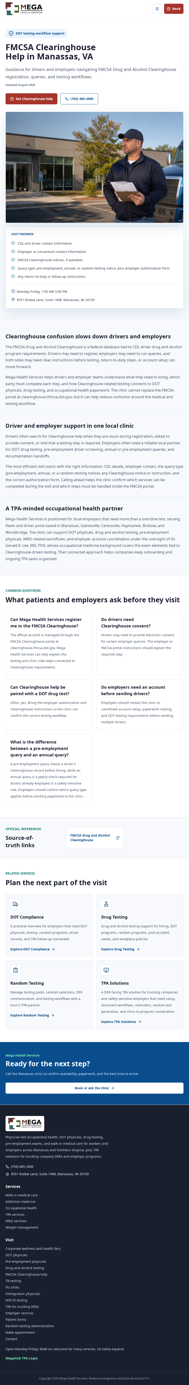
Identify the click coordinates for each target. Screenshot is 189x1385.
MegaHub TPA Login (22, 1358)
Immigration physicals (23, 1293)
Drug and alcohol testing (25, 1268)
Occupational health (21, 1208)
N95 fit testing (16, 1300)
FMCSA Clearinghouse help (26, 1274)
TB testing (13, 1281)
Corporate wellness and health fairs (33, 1248)
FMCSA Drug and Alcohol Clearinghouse (90, 837)
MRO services (16, 1221)
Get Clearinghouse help (34, 99)
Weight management (22, 1227)
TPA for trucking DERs (22, 1306)
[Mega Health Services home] (24, 8)
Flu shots (12, 1287)
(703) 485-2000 (82, 99)
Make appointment (20, 1332)
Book (176, 8)
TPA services (15, 1214)
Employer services (19, 1313)
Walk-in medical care (22, 1195)
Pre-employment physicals (26, 1261)
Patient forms (16, 1319)
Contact (11, 1339)
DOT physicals (16, 1255)
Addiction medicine (20, 1201)
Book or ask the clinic (92, 1088)
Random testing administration (30, 1326)
